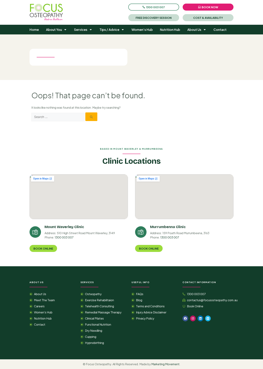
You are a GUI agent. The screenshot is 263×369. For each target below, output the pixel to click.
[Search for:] (58, 117)
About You (54, 29)
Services (80, 29)
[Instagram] (193, 318)
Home (34, 29)
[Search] (91, 116)
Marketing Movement (165, 364)
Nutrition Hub (170, 29)
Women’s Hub (142, 29)
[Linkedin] (200, 318)
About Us (194, 29)
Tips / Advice (109, 29)
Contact (220, 29)
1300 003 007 (64, 237)
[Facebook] (185, 318)
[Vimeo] (208, 318)
